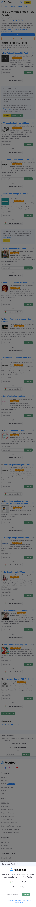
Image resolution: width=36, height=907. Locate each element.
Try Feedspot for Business (13, 900)
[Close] (33, 864)
